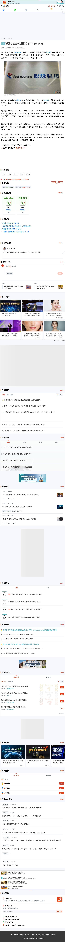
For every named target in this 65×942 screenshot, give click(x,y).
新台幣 (48, 52)
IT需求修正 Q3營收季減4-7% (10, 223)
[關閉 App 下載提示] (1, 2)
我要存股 (60, 182)
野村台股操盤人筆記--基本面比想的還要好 (10, 314)
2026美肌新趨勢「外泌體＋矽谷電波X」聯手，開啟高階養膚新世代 (54, 335)
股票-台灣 (9, 696)
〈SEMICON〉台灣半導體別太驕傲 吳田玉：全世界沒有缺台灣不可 (10, 335)
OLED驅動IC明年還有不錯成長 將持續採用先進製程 (16, 226)
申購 (62, 687)
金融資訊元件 (45, 935)
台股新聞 (9, 38)
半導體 (7, 793)
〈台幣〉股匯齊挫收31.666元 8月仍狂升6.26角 (15, 232)
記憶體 (7, 783)
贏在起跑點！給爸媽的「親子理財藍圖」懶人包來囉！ (15, 179)
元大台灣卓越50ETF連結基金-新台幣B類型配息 (14, 693)
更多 (61, 394)
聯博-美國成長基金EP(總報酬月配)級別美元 (13, 707)
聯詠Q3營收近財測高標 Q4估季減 (11, 229)
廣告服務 (38, 935)
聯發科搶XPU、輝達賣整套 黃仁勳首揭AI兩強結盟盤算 (32, 314)
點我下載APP (20, 148)
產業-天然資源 (10, 702)
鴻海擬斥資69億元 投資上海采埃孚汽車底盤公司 (13, 287)
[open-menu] (1, 6)
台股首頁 (54, 182)
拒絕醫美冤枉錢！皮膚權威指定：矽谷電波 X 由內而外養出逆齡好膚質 (54, 314)
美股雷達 (10, 491)
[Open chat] (61, 10)
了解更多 (60, 192)
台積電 (7, 788)
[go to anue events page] (57, 6)
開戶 (62, 708)
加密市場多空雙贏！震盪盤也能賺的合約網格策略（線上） (24, 617)
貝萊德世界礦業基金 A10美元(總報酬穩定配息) (14, 700)
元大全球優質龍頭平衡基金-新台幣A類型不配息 (14, 686)
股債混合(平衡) (10, 689)
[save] (49, 9)
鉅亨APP (16, 935)
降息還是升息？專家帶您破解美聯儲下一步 (17, 145)
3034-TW (17, 52)
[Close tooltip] (60, 13)
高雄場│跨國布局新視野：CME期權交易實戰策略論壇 (24, 609)
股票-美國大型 (10, 709)
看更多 (60, 242)
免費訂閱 (59, 911)
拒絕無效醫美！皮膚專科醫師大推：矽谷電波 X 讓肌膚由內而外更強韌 (32, 335)
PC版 (11, 935)
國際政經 (10, 515)
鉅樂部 (27, 935)
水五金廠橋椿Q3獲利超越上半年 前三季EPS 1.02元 (45, 287)
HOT (9, 594)
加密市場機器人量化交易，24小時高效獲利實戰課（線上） (24, 602)
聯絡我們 (53, 935)
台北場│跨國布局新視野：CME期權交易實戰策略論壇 (24, 594)
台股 (4, 38)
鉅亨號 (22, 935)
